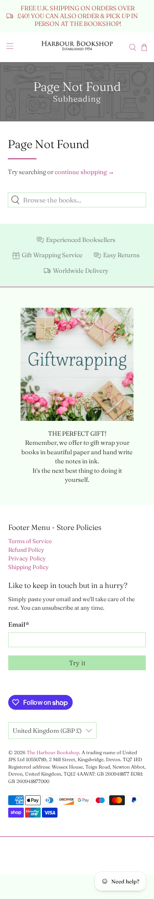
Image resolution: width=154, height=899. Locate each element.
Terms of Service (30, 541)
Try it (77, 663)
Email (18, 624)
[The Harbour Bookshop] (77, 47)
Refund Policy (26, 549)
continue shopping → (84, 172)
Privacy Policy (27, 558)
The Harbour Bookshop (53, 752)
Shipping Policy (28, 567)
